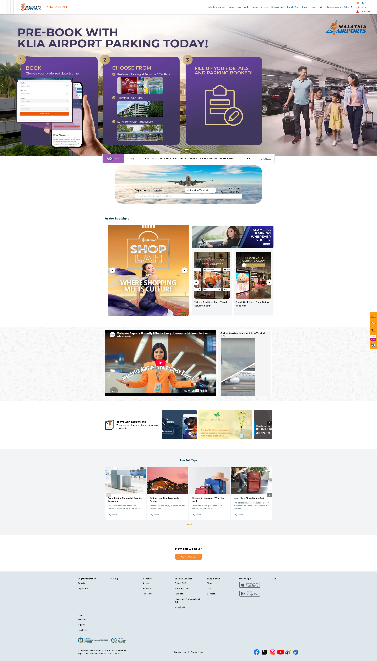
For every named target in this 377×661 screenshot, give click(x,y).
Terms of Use (180, 652)
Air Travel (243, 7)
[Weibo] (288, 652)
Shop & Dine (277, 7)
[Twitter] (264, 652)
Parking (231, 7)
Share (115, 514)
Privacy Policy (197, 652)
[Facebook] (257, 652)
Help (312, 7)
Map (304, 7)
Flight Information (216, 7)
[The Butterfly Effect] (373, 345)
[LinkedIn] (295, 652)
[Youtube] (280, 652)
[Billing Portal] (118, 640)
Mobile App (293, 7)
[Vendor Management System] (93, 640)
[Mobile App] (373, 338)
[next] (374, 85)
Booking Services (259, 7)
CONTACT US (188, 556)
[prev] (2, 85)
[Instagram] (272, 652)
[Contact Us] (373, 330)
